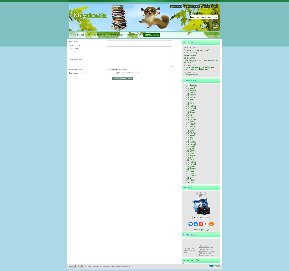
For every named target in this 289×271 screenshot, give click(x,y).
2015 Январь (190, 92)
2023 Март (190, 177)
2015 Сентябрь (191, 107)
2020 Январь (190, 150)
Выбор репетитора (191, 75)
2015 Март (190, 96)
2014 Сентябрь (191, 85)
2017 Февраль (191, 123)
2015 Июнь (190, 101)
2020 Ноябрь (190, 166)
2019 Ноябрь (190, 146)
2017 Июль (190, 128)
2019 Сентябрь (191, 143)
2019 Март (190, 137)
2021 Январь (190, 170)
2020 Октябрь (191, 164)
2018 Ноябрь (190, 135)
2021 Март (190, 172)
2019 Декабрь (191, 148)
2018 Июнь (190, 132)
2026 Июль (190, 182)
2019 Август (190, 141)
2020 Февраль (191, 152)
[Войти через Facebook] (196, 224)
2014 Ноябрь (190, 89)
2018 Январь (190, 130)
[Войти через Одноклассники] (211, 224)
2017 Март (190, 125)
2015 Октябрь (191, 108)
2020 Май (189, 157)
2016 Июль (190, 117)
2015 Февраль (191, 94)
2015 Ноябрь (190, 110)
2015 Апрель (190, 98)
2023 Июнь (190, 179)
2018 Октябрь (191, 134)
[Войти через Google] (206, 224)
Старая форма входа (201, 230)
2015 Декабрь (191, 112)
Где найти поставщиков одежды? (196, 50)
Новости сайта (191, 260)
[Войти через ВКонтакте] (190, 224)
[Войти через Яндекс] (201, 224)
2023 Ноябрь (190, 181)
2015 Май (189, 99)
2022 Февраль (191, 175)
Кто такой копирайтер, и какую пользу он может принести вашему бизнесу (199, 68)
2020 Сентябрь (191, 163)
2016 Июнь (190, 116)
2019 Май (189, 139)
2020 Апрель (190, 155)
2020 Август (190, 161)
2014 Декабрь (191, 90)
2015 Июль (190, 103)
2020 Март (190, 154)
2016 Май (189, 114)
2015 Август (190, 105)
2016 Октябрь (191, 119)
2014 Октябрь (191, 87)
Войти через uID (201, 218)
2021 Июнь (190, 173)
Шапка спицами (190, 55)
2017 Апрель (190, 126)
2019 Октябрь (191, 145)
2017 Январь (190, 121)
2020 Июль (190, 159)
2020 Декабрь (191, 168)
